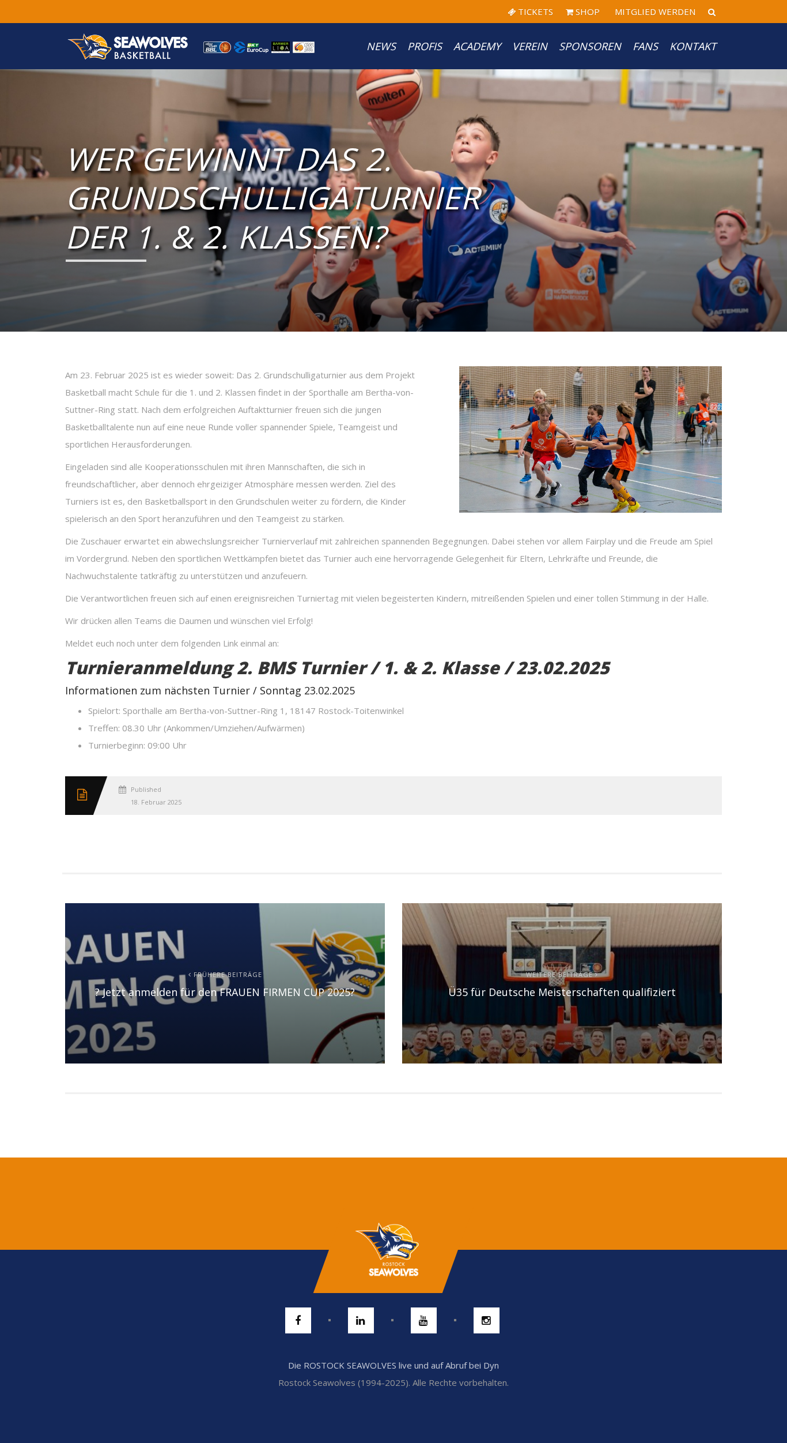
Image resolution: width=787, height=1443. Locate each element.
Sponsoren (590, 46)
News (381, 46)
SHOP (586, 11)
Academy (477, 46)
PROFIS (424, 46)
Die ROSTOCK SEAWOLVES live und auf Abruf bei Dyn (393, 1365)
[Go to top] (393, 1250)
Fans (645, 46)
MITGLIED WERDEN (653, 11)
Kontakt (692, 46)
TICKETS (534, 11)
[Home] (128, 46)
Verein (529, 46)
